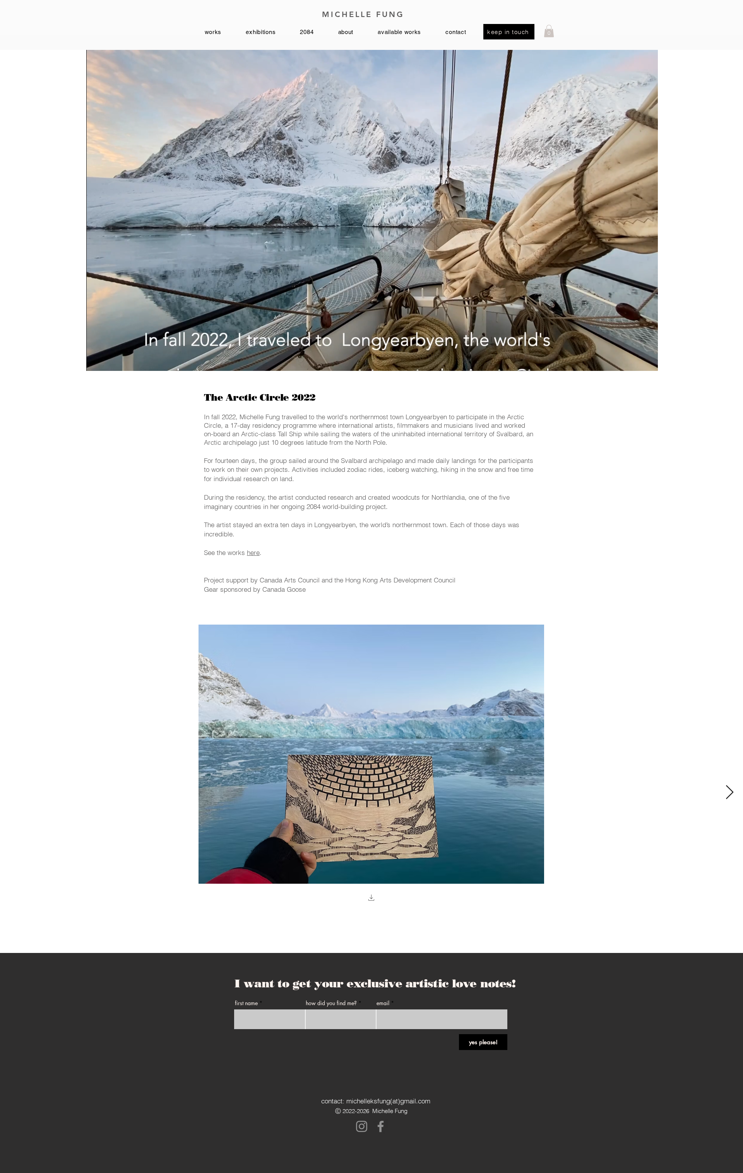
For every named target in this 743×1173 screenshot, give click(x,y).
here (253, 552)
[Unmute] (109, 360)
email (383, 1003)
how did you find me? (331, 1003)
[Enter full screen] (647, 360)
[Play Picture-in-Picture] (634, 360)
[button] (549, 31)
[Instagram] (361, 1126)
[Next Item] (729, 792)
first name (246, 1003)
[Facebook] (380, 1126)
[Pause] (96, 360)
